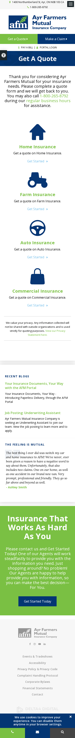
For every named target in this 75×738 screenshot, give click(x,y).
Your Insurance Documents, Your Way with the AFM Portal (34, 385)
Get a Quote (17, 39)
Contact (37, 694)
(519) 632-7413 (12, 733)
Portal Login (48, 47)
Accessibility (37, 663)
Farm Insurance (37, 194)
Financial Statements (38, 688)
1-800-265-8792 (39, 7)
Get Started (35, 161)
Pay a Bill (27, 47)
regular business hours (48, 100)
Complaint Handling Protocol (37, 675)
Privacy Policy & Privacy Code (37, 669)
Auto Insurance (37, 242)
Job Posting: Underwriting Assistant (33, 413)
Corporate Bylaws (37, 682)
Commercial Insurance (37, 291)
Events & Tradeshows (37, 656)
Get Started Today (37, 601)
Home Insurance (37, 147)
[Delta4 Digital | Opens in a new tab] (37, 712)
